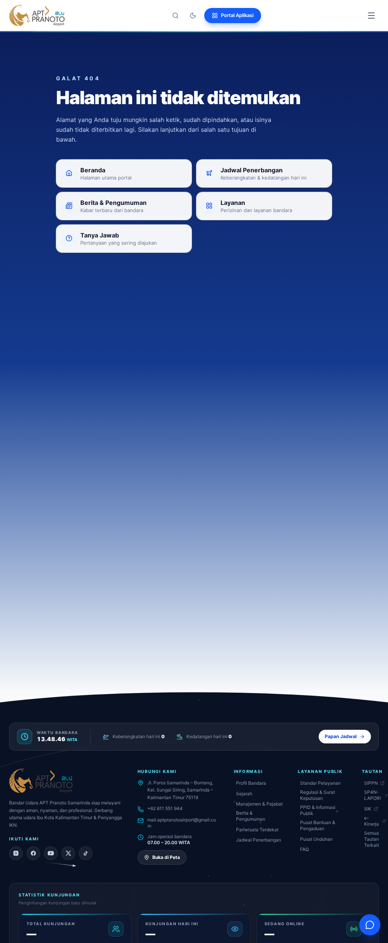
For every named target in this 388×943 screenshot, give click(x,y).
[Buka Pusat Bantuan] (369, 924)
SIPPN (371, 783)
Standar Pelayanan (320, 783)
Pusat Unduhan (316, 839)
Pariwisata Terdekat (257, 829)
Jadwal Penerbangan (258, 840)
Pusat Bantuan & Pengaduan (317, 825)
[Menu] (371, 15)
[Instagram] (16, 853)
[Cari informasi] (175, 15)
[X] (68, 853)
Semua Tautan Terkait (371, 839)
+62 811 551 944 (165, 808)
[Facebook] (33, 853)
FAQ (304, 849)
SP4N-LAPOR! (372, 795)
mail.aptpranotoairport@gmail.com (181, 823)
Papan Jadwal (341, 736)
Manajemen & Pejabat (259, 804)
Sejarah (244, 793)
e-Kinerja (371, 821)
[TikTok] (85, 853)
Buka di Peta (166, 857)
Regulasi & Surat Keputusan (317, 795)
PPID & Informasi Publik (317, 810)
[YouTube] (51, 853)
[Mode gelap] (192, 15)
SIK (367, 809)
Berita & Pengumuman (250, 816)
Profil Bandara (251, 783)
